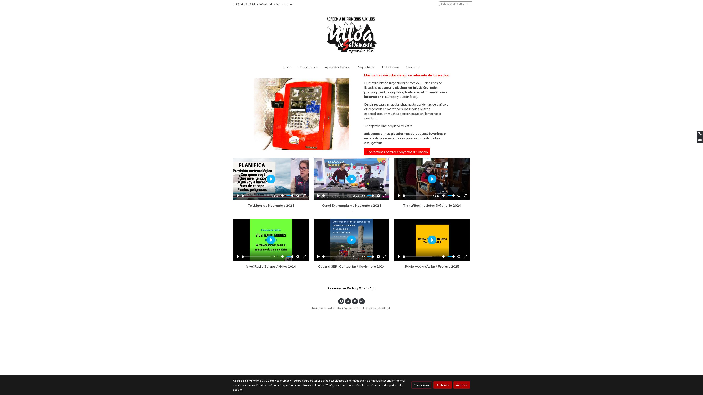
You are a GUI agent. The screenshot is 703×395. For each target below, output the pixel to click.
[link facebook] (341, 300)
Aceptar (462, 385)
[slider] (256, 195)
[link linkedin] (355, 300)
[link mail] (700, 140)
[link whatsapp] (362, 300)
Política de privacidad (376, 308)
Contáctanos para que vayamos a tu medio (397, 152)
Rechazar (442, 385)
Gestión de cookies (349, 308)
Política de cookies (323, 308)
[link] (351, 34)
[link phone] (700, 134)
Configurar (421, 385)
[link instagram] (348, 300)
